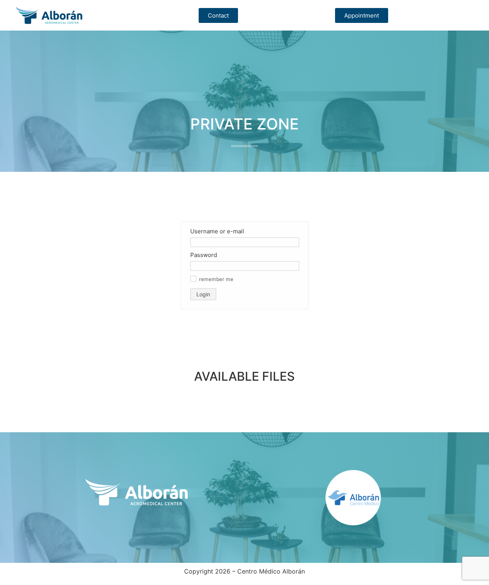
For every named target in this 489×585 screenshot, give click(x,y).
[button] (193, 279)
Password (203, 255)
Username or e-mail (217, 231)
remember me (216, 279)
